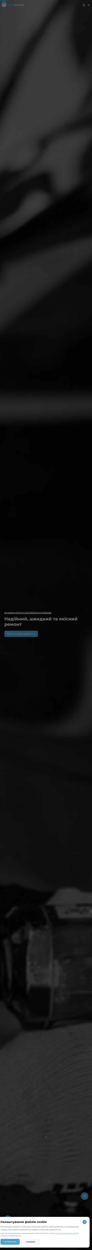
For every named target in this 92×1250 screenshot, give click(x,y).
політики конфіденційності (10, 1235)
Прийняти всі (10, 1242)
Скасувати (30, 1242)
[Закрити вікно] (84, 1222)
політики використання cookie (65, 1233)
